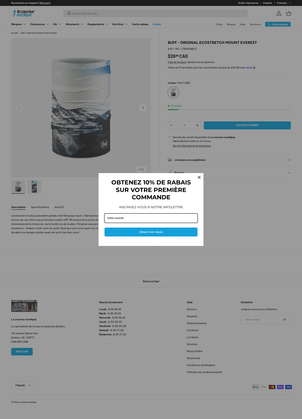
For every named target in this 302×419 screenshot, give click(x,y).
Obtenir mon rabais (151, 232)
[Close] (199, 177)
